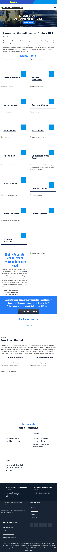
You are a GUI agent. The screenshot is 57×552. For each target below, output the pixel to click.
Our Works (33, 514)
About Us (33, 507)
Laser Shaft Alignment (40, 188)
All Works (29, 325)
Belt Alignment (6, 530)
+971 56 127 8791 (30, 312)
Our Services (34, 511)
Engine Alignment (9, 130)
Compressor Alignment (40, 105)
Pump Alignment (9, 156)
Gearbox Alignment (10, 105)
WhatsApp (13, 2)
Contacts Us (34, 517)
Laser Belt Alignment (39, 213)
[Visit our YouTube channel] (44, 2)
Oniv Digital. (29, 550)
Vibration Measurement (11, 77)
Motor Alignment (38, 130)
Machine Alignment (10, 183)
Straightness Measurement (8, 240)
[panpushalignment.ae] (12, 7)
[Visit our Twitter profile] (49, 2)
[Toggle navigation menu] (55, 7)
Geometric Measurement (37, 78)
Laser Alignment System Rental (40, 157)
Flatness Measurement (11, 213)
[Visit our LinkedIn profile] (41, 2)
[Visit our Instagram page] (46, 2)
